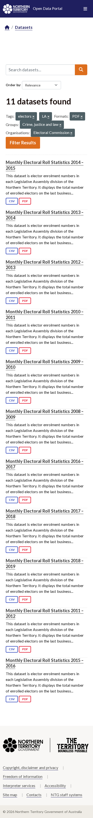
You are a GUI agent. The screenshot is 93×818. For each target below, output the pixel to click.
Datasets (23, 27)
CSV (12, 201)
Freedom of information (22, 776)
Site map (10, 794)
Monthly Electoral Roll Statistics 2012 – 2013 (44, 264)
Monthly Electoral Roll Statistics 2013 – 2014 (44, 215)
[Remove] (33, 117)
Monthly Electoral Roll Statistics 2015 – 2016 (44, 663)
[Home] (7, 27)
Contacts (33, 794)
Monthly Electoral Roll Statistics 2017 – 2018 (44, 513)
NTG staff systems (66, 794)
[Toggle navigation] (85, 9)
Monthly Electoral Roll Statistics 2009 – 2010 (44, 364)
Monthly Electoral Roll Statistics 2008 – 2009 (44, 414)
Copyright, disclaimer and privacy (30, 767)
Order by (13, 85)
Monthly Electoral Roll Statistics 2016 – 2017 (44, 464)
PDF (25, 201)
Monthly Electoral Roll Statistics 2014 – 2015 (44, 165)
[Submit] (81, 69)
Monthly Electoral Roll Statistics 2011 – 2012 (44, 613)
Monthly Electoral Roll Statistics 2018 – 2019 (44, 563)
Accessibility (55, 785)
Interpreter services (19, 785)
